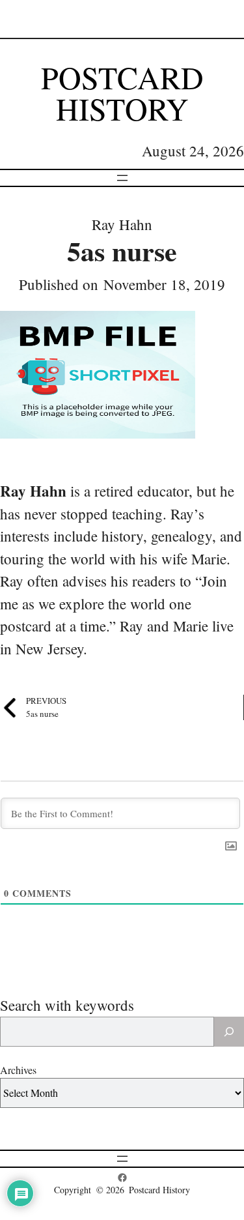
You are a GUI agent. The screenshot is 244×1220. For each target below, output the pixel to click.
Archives (18, 1070)
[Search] (229, 1032)
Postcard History (122, 92)
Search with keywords (67, 1005)
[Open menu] (122, 178)
